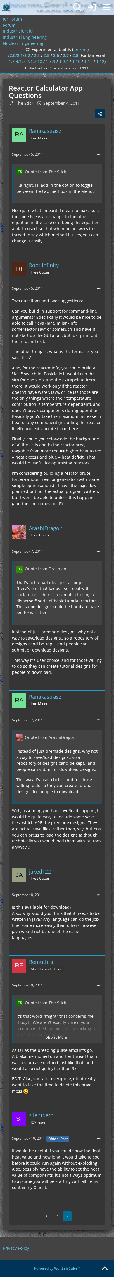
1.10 (76, 61)
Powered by (57, 1268)
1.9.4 (63, 61)
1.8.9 (50, 61)
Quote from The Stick (45, 171)
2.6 (56, 55)
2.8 (75, 55)
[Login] (92, 7)
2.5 (46, 55)
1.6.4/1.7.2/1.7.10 (25, 61)
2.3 (37, 55)
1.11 (88, 61)
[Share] (100, 113)
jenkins (80, 49)
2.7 (66, 55)
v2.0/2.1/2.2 (18, 55)
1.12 (100, 61)
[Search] (77, 7)
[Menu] (106, 7)
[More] (98, 154)
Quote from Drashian (45, 568)
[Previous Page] (47, 1216)
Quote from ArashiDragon (50, 737)
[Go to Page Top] (104, 1269)
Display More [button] (56, 1037)
